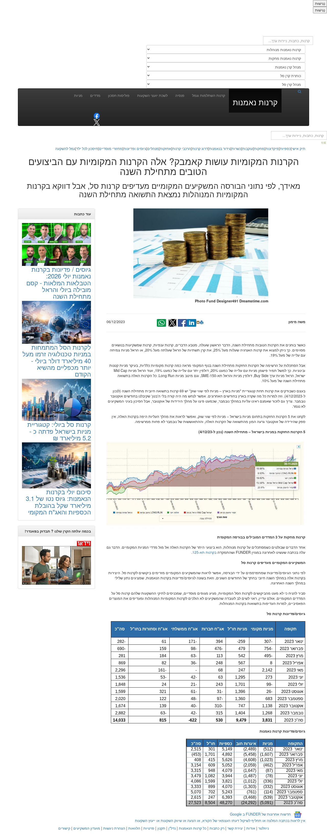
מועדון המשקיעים (86, 828)
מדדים (95, 95)
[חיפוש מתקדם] (324, 142)
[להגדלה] (206, 484)
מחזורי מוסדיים (110, 148)
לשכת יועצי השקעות (152, 95)
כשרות (236, 148)
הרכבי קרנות (181, 148)
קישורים (64, 828)
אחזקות (165, 148)
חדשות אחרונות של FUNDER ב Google (260, 814)
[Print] (201, 322)
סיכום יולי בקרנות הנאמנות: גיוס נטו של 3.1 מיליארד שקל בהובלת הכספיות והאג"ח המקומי (58, 501)
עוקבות (247, 148)
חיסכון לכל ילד (87, 148)
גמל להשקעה (65, 148)
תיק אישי (298, 148)
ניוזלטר (263, 828)
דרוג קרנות (200, 148)
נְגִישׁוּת (320, 3)
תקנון (161, 828)
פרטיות (148, 828)
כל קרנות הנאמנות (192, 828)
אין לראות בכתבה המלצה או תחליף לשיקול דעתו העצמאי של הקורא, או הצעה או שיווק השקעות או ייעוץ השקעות (220, 820)
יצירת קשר (235, 828)
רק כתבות (216, 828)
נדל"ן (172, 828)
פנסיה (179, 95)
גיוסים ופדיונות (134, 148)
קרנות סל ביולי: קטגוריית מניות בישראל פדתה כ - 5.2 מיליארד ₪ (59, 431)
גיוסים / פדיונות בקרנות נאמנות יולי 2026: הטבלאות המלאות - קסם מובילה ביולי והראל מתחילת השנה (58, 283)
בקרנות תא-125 (204, 552)
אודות (250, 828)
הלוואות (134, 828)
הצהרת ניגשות (114, 828)
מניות (78, 95)
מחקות (259, 148)
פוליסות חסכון (119, 95)
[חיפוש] (293, 91)
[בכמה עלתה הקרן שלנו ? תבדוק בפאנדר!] (56, 562)
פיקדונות (272, 148)
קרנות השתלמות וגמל (208, 95)
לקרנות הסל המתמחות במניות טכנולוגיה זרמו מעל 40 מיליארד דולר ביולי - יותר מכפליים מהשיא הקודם (56, 361)
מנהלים (153, 148)
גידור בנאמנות (219, 148)
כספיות (285, 148)
